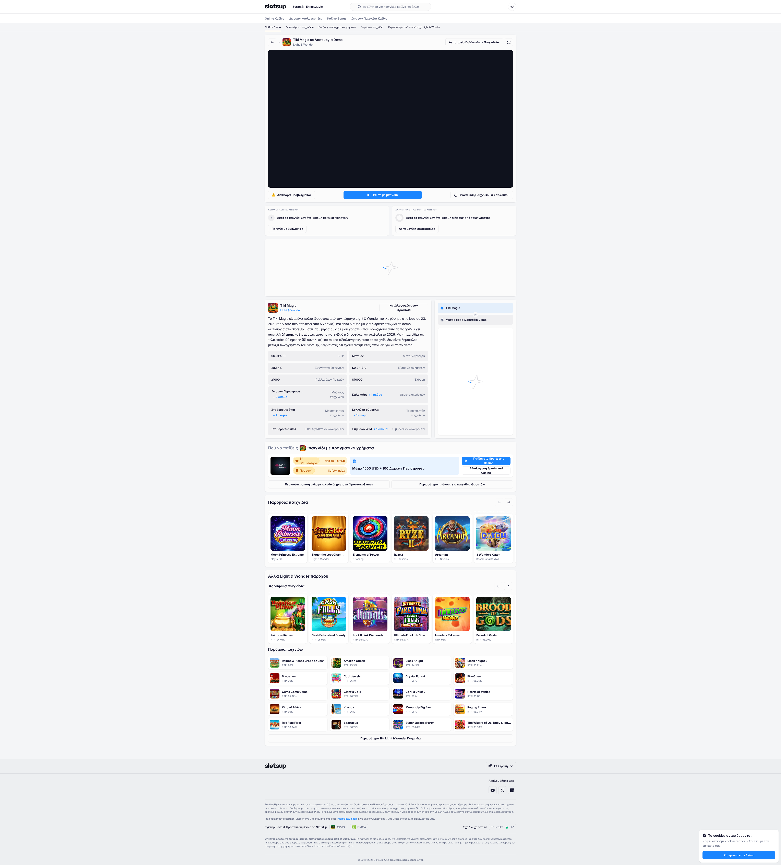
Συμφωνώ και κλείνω (739, 855)
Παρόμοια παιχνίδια (372, 27)
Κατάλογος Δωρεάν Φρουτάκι (403, 308)
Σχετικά (298, 6)
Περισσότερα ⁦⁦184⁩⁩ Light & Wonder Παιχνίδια (390, 738)
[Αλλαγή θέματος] (512, 7)
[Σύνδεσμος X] (502, 790)
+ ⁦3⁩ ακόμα (280, 397)
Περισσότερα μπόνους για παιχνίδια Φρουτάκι (452, 484)
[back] (272, 42)
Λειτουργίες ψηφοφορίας (417, 228)
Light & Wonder (290, 310)
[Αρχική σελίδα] (275, 6)
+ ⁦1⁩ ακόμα (375, 394)
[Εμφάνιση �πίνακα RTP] (284, 356)
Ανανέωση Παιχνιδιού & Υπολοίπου (484, 195)
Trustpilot (502, 827)
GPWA (341, 827)
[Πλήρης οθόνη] (509, 42)
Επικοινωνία (314, 6)
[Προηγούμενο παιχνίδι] (499, 502)
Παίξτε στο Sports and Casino (488, 461)
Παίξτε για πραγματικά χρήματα (337, 27)
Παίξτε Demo (273, 27)
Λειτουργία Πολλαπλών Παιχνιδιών (474, 42)
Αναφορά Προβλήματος (294, 195)
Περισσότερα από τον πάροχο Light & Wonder (414, 27)
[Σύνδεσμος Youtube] (493, 790)
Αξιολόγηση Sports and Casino (486, 470)
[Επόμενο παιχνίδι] (509, 502)
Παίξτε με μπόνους (385, 195)
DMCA (361, 827)
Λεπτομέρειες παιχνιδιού (300, 27)
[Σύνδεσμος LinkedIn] (512, 790)
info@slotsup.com (347, 818)
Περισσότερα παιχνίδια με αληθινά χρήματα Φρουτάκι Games (329, 484)
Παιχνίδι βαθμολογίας (287, 228)
